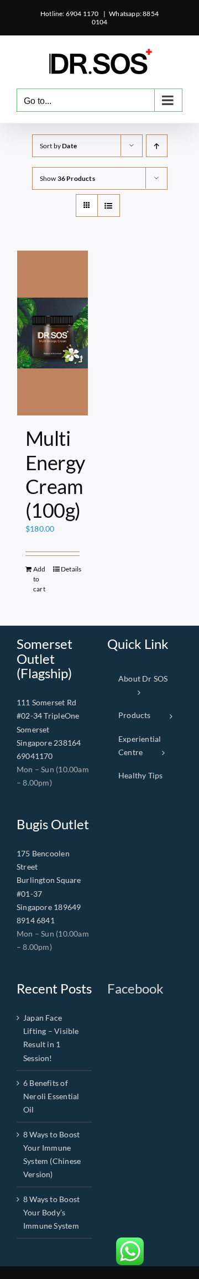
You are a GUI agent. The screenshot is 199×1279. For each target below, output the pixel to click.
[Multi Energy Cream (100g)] (52, 333)
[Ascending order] (156, 145)
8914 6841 (36, 920)
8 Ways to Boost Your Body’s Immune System (51, 1212)
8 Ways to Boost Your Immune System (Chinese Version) (52, 1154)
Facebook (135, 988)
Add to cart (39, 579)
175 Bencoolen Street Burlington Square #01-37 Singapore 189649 (49, 880)
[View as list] (108, 205)
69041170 (35, 756)
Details (70, 569)
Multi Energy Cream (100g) (55, 474)
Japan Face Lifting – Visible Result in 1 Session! (51, 1037)
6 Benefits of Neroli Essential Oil (51, 1096)
